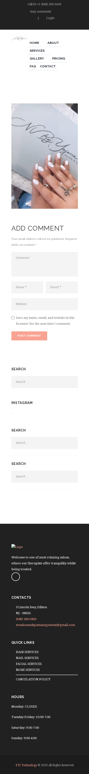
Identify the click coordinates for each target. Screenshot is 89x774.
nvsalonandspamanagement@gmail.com (45, 625)
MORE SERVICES (28, 670)
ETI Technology (26, 765)
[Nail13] (44, 156)
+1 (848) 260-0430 (49, 4)
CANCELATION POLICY (33, 679)
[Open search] (75, 26)
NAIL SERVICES (27, 658)
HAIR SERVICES (27, 652)
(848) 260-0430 (26, 619)
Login (50, 18)
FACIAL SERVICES (29, 664)
